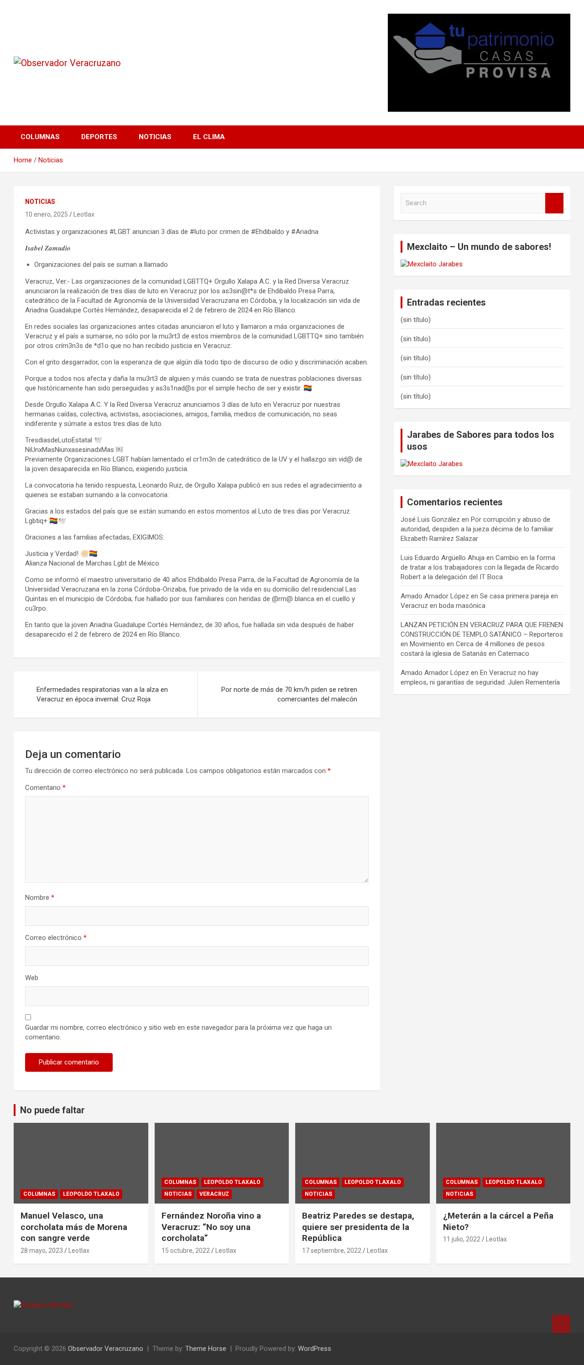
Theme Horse (205, 1348)
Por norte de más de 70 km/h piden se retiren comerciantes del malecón (289, 694)
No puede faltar (52, 1110)
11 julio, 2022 (461, 1239)
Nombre (39, 897)
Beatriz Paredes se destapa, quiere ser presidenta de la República (358, 1226)
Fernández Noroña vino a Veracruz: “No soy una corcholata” (211, 1226)
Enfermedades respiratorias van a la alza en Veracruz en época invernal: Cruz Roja (102, 694)
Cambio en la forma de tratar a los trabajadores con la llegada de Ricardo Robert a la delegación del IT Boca (480, 567)
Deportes (99, 137)
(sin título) (416, 320)
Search (554, 203)
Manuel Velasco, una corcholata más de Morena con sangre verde (74, 1226)
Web (31, 978)
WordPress (314, 1348)
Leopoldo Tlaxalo (91, 1194)
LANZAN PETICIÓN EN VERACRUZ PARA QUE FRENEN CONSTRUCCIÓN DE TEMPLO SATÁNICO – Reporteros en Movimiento (482, 634)
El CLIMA (209, 137)
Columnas (40, 137)
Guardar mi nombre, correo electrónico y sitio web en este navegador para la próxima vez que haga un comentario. (178, 1032)
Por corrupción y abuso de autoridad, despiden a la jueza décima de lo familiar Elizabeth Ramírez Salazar (477, 529)
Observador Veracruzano (105, 1348)
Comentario (45, 788)
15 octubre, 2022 (186, 1250)
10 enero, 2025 (46, 214)
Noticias (155, 137)
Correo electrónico (56, 938)
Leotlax (83, 214)
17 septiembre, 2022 (331, 1250)
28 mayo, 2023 (42, 1250)
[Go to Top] (561, 1324)
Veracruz (214, 1194)
